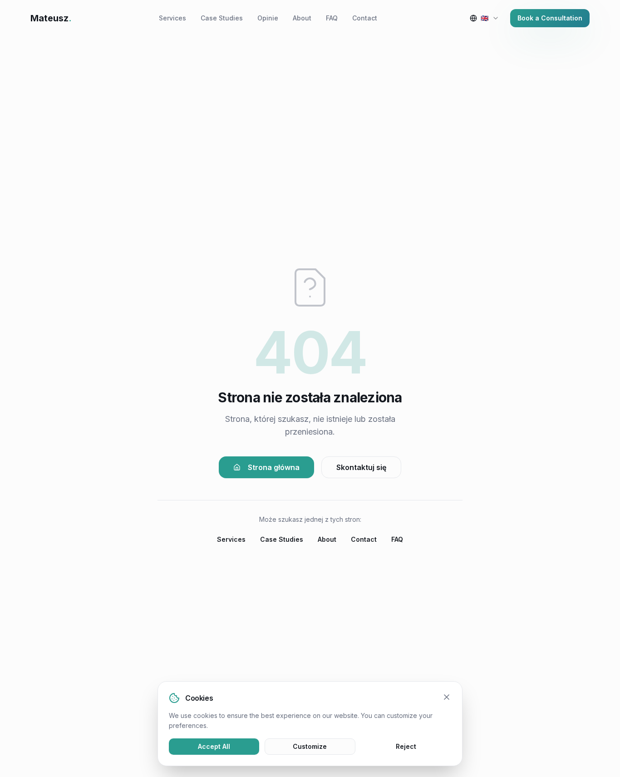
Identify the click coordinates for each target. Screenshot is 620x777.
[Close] (446, 697)
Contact (364, 18)
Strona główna (274, 467)
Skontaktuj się (361, 467)
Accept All (214, 746)
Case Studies (222, 18)
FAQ (332, 18)
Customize (310, 746)
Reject (406, 746)
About (302, 18)
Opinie (267, 18)
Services (172, 18)
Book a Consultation (549, 18)
